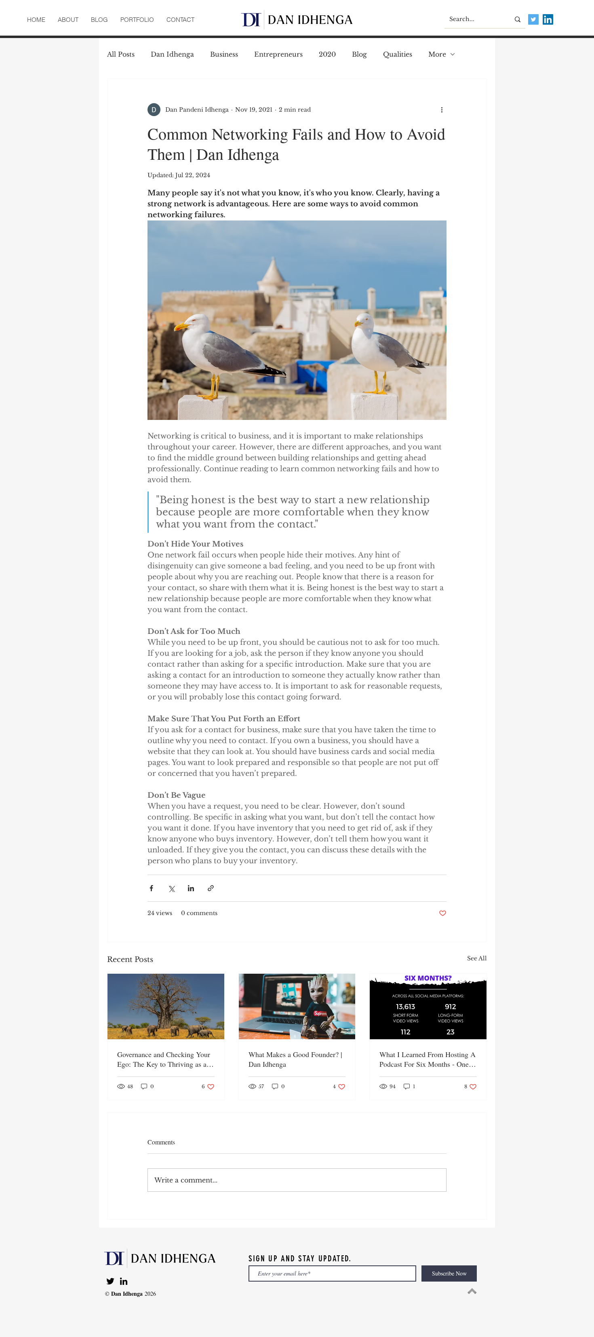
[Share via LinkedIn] (191, 888)
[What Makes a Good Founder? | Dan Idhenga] (297, 1006)
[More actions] (442, 109)
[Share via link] (211, 888)
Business (224, 54)
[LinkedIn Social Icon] (548, 19)
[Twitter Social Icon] (533, 19)
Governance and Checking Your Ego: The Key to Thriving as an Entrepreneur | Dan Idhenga (163, 1059)
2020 (327, 54)
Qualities (397, 54)
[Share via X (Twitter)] (171, 888)
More (437, 54)
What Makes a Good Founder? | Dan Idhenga (295, 1059)
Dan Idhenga (172, 54)
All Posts (121, 54)
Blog (359, 54)
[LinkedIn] (123, 1281)
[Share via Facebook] (151, 888)
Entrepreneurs (278, 54)
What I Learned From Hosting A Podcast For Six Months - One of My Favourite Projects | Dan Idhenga (427, 1059)
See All (477, 958)
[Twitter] (110, 1281)
